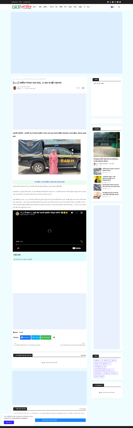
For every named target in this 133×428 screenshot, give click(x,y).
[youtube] (117, 2)
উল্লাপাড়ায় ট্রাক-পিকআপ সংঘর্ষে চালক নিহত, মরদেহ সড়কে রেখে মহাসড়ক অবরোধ (111, 185)
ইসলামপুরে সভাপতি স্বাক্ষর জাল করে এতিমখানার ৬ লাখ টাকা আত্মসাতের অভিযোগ (106, 160)
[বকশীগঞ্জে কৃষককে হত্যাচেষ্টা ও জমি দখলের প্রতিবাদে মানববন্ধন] (97, 171)
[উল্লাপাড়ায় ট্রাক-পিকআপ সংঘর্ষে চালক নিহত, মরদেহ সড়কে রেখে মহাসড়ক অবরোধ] (97, 187)
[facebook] (108, 2)
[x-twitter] (115, 2)
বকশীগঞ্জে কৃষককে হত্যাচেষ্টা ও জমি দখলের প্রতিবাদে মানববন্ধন (111, 169)
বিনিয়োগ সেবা (108, 373)
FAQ (20, 2)
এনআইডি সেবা (106, 360)
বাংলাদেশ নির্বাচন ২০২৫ (99, 373)
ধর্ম (84, 7)
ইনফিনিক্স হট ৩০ (98, 360)
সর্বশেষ (34, 7)
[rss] (120, 2)
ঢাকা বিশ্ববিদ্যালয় (98, 367)
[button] (119, 7)
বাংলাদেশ (52, 7)
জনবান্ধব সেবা (97, 363)
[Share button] (54, 337)
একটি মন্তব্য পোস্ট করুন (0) (49, 420)
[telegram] (113, 2)
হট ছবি (96, 376)
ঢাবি (104, 367)
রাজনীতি (45, 7)
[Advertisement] (66, 42)
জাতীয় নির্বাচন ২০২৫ (106, 363)
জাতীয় (40, 7)
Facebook (26, 337)
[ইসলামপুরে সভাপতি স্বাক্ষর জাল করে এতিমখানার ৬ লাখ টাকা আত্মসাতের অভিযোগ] (107, 144)
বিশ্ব (56, 7)
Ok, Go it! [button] (9, 422)
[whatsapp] (110, 2)
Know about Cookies (19, 418)
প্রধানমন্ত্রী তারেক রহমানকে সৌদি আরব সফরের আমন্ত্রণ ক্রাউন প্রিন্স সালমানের (110, 193)
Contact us (26, 2)
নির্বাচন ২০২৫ (110, 370)
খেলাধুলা (70, 7)
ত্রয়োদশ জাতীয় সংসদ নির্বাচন (100, 370)
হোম (14, 79)
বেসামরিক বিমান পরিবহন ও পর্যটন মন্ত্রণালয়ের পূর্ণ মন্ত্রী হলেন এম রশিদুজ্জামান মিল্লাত (109, 178)
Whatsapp (47, 337)
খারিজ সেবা (113, 360)
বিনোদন (75, 7)
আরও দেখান (83, 355)
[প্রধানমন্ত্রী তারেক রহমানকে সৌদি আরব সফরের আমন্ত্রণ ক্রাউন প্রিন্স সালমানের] (97, 195)
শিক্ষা (65, 7)
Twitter (37, 337)
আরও (88, 7)
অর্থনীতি (60, 7)
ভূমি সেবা (115, 373)
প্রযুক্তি (80, 7)
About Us (14, 2)
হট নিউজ (101, 376)
